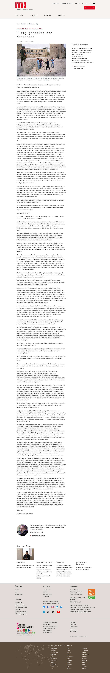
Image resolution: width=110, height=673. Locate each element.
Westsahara (85, 668)
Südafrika (84, 660)
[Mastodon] (61, 607)
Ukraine (84, 666)
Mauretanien (70, 656)
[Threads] (48, 612)
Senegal (84, 652)
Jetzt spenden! (89, 8)
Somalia (84, 656)
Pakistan (69, 668)
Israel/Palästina (80, 45)
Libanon (69, 652)
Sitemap (72, 629)
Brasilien (53, 654)
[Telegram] (44, 612)
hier (31, 210)
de (76, 3)
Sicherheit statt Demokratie (81, 563)
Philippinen (85, 650)
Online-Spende (74, 590)
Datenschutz (73, 626)
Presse (63, 3)
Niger (68, 666)
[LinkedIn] (57, 607)
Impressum (73, 624)
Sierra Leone (85, 654)
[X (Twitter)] (53, 612)
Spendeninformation (76, 594)
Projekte (33, 15)
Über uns (19, 15)
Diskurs (47, 15)
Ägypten (53, 650)
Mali (68, 654)
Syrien (83, 662)
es (86, 3)
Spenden (61, 15)
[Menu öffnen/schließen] (92, 3)
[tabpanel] (25, 564)
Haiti (52, 662)
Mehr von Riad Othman (38, 536)
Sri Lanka (84, 658)
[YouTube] (58, 612)
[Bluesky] (44, 607)
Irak (52, 666)
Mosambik (69, 660)
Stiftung (55, 3)
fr (83, 3)
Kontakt (70, 3)
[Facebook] (48, 607)
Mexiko (68, 658)
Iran (52, 668)
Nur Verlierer (60, 562)
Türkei (83, 664)
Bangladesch (54, 652)
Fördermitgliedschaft (76, 592)
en (79, 3)
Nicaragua (69, 664)
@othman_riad (38, 532)
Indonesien (54, 664)
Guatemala (54, 660)
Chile (52, 656)
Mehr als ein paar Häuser (45, 562)
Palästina (84, 648)
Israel (68, 648)
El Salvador (54, 658)
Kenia (68, 650)
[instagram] (52, 607)
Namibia (69, 662)
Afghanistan (54, 648)
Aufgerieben (21, 562)
